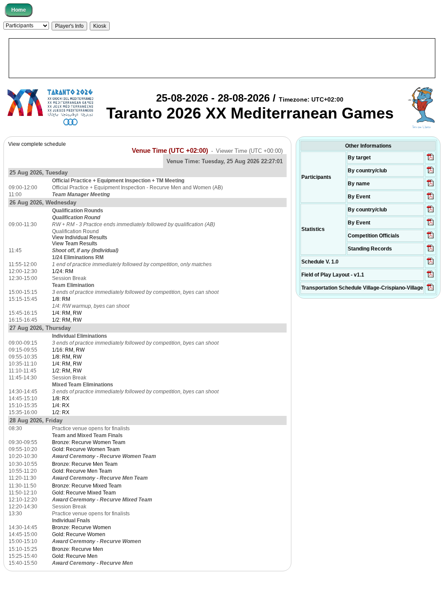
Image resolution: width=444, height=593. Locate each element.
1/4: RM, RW (67, 313)
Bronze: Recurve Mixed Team (86, 486)
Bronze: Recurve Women (81, 527)
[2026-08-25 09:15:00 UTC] (430, 277)
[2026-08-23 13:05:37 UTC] (430, 160)
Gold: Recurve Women (78, 534)
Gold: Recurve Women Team (86, 449)
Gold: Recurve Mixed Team (84, 493)
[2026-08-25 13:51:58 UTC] (430, 290)
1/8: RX (60, 398)
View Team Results (74, 243)
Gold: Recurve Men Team (82, 471)
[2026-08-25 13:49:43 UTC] (430, 238)
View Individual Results (79, 237)
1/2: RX (60, 412)
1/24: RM (62, 271)
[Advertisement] (222, 58)
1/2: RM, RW (67, 320)
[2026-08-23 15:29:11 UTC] (430, 251)
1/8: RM (61, 299)
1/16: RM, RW (68, 350)
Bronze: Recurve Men (77, 549)
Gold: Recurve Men (75, 556)
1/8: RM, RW (67, 357)
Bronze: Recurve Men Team (85, 464)
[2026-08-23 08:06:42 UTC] (430, 264)
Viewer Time (249, 151)
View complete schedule (37, 144)
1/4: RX (60, 405)
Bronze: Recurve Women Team (88, 442)
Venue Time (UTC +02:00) (170, 150)
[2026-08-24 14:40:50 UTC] (430, 173)
